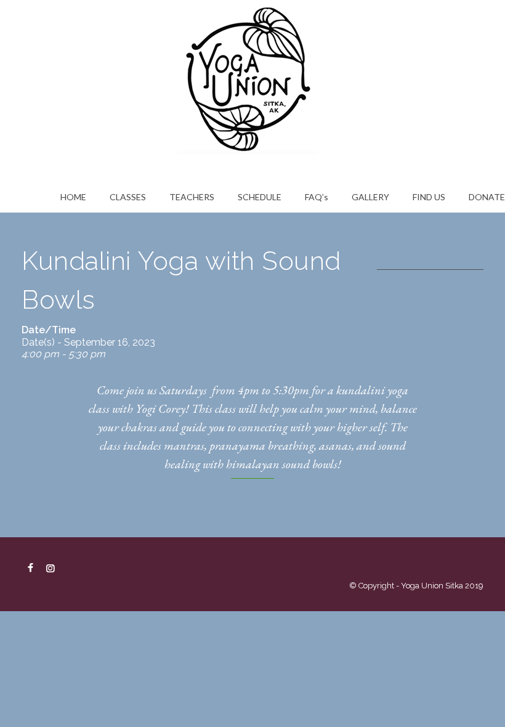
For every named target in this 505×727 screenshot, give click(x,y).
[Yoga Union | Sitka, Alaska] (252, 77)
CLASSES (128, 197)
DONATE (487, 197)
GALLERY (370, 197)
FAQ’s (316, 197)
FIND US (429, 197)
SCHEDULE (259, 197)
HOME (73, 197)
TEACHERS (191, 197)
